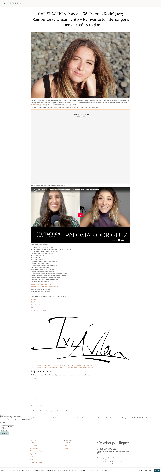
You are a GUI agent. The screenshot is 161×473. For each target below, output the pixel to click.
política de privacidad (13, 430)
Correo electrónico (37, 406)
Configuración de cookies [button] (145, 470)
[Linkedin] (7, 437)
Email (1, 428)
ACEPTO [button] (157, 470)
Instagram (34, 299)
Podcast (32, 459)
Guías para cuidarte (36, 462)
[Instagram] (2, 437)
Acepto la (10, 430)
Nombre (34, 399)
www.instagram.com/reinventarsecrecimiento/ (44, 286)
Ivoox (32, 307)
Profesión (3, 425)
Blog (31, 456)
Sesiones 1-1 (34, 448)
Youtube (66, 445)
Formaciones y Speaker (37, 451)
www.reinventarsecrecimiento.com (41, 284)
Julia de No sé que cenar (38, 104)
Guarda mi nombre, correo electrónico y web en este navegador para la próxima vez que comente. (56, 410)
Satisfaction (33, 445)
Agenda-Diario (34, 454)
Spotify (33, 302)
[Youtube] (11, 437)
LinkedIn (66, 448)
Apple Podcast (35, 305)
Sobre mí (33, 442)
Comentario (35, 378)
